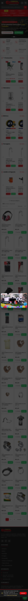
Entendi (23, 593)
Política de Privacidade (12, 595)
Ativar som (6, 302)
